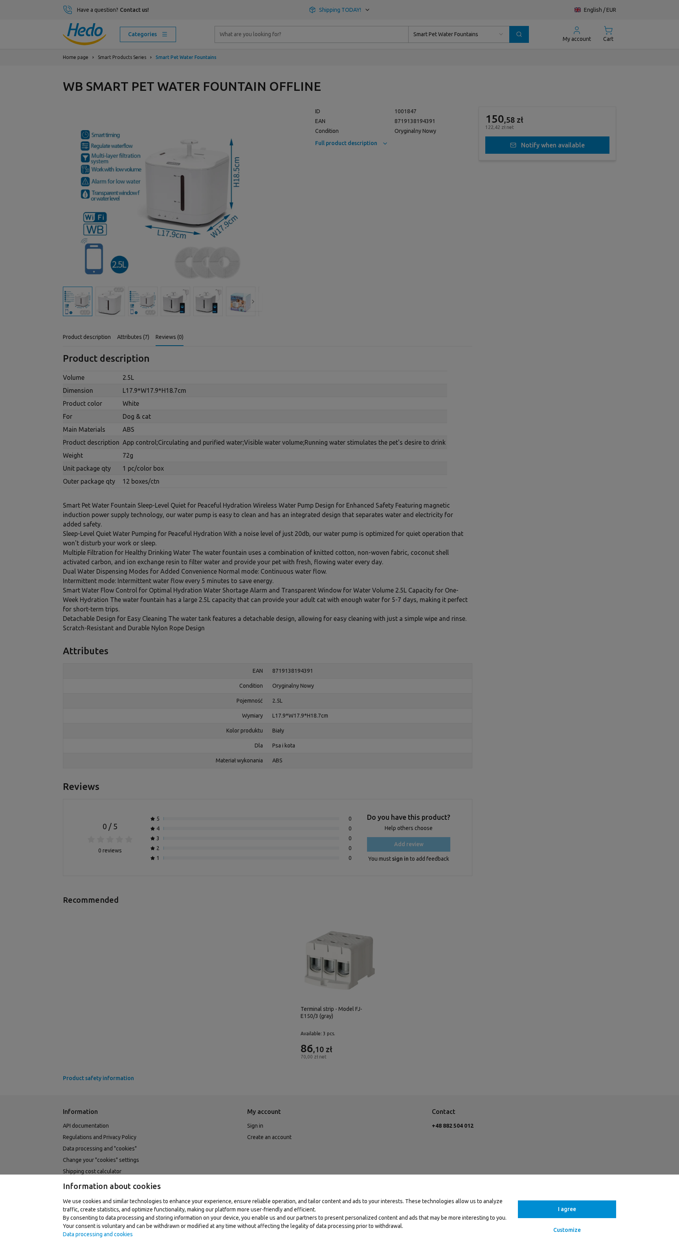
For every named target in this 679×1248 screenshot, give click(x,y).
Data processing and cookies (98, 1234)
